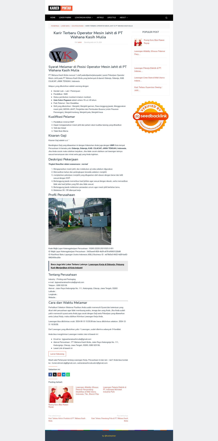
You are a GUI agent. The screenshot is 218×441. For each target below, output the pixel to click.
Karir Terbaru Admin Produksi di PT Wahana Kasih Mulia (66, 418)
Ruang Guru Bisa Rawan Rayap (58, 405)
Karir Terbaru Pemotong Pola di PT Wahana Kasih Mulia (109, 418)
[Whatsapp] (68, 374)
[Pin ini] (59, 374)
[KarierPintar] (60, 8)
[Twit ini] (55, 374)
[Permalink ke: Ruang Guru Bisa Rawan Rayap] (60, 394)
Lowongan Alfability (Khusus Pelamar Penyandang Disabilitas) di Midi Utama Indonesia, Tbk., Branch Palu (87, 390)
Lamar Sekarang (57, 353)
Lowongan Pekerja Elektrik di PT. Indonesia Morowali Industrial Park (114, 389)
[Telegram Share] (63, 374)
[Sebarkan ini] (50, 374)
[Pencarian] (166, 18)
